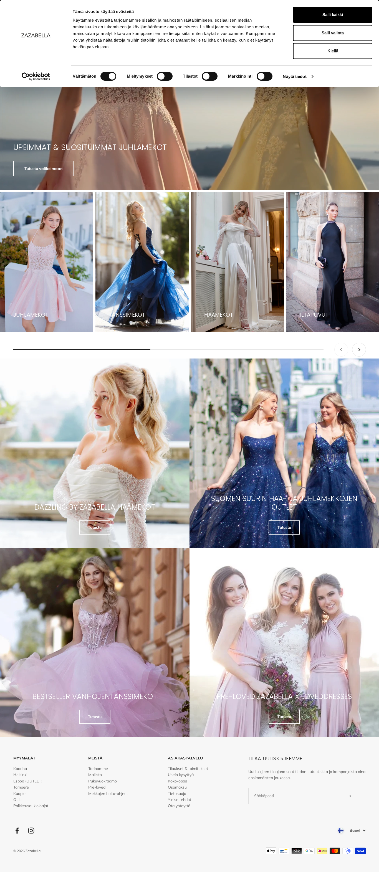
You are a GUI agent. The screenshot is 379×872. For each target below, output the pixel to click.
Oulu (17, 799)
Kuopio (19, 793)
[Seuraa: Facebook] (17, 830)
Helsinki (20, 774)
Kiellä (332, 51)
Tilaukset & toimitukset (188, 768)
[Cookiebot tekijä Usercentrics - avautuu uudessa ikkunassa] (36, 76)
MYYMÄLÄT (24, 758)
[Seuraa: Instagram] (31, 830)
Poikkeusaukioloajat (30, 805)
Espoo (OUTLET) (27, 781)
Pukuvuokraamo (102, 781)
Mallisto (95, 774)
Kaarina (20, 768)
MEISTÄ (95, 758)
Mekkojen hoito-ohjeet (108, 793)
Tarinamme (98, 768)
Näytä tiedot (294, 76)
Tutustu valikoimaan (43, 168)
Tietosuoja (177, 793)
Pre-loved (96, 787)
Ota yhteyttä (179, 805)
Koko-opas (177, 781)
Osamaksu (177, 787)
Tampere (21, 787)
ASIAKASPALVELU (185, 758)
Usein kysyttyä (181, 774)
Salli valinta (333, 32)
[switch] (165, 76)
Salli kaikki (332, 14)
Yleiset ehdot (179, 799)
